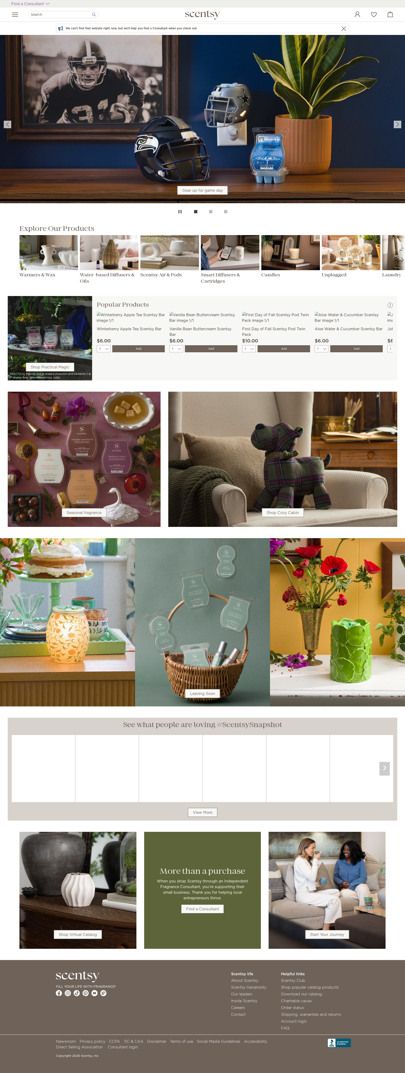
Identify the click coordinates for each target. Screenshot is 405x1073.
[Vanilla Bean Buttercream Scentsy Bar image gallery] (203, 317)
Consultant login (123, 1047)
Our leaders (241, 994)
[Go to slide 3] (225, 211)
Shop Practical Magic (50, 367)
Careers (238, 1007)
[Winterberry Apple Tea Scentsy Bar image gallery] (131, 317)
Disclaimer (156, 1041)
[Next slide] (397, 124)
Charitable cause (296, 1000)
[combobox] (63, 14)
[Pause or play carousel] (180, 211)
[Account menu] (353, 15)
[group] (202, 120)
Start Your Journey (327, 934)
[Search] (94, 14)
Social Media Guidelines (218, 1041)
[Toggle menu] (15, 14)
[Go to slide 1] (195, 211)
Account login (294, 1021)
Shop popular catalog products (310, 987)
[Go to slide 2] (210, 211)
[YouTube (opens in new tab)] (94, 993)
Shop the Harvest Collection (202, 129)
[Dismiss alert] (343, 28)
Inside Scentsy (244, 1000)
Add (139, 349)
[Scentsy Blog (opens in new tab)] (103, 993)
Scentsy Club (293, 980)
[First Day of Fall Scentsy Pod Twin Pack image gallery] (276, 317)
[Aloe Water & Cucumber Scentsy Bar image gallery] (349, 317)
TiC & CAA (133, 1041)
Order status (292, 1007)
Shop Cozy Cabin (283, 512)
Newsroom (66, 1041)
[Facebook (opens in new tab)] (59, 993)
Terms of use (181, 1041)
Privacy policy (92, 1041)
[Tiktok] (77, 993)
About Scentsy (244, 980)
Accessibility (255, 1041)
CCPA (114, 1041)
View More (202, 812)
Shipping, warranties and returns (311, 1014)
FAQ (285, 1028)
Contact (238, 1014)
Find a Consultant (202, 909)
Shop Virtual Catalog (78, 934)
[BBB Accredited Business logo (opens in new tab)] (340, 1042)
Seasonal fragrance (84, 512)
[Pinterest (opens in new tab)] (86, 993)
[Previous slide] (7, 124)
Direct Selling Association (79, 1047)
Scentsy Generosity (248, 987)
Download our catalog (301, 994)
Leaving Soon (202, 693)
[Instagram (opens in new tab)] (68, 993)
